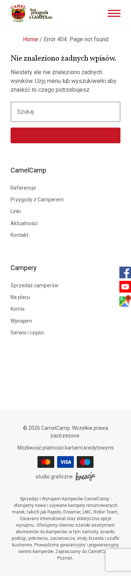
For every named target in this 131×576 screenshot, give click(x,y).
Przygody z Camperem (37, 199)
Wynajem (21, 321)
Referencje (23, 188)
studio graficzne (54, 477)
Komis (18, 309)
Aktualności (24, 223)
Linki (16, 211)
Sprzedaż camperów (35, 285)
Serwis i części (27, 333)
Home (30, 39)
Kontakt (19, 235)
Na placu (20, 297)
